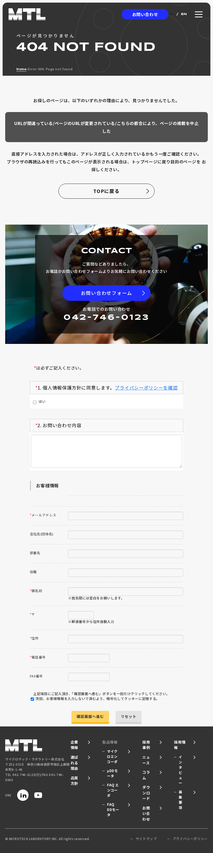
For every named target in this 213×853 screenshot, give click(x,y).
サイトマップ (146, 838)
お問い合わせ (145, 14)
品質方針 (74, 780)
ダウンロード (146, 793)
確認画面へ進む (90, 716)
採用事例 (146, 744)
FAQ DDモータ (113, 809)
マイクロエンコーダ (112, 756)
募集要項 (180, 799)
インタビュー (180, 769)
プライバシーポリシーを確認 (146, 387)
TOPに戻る (106, 191)
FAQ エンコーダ (113, 790)
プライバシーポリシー (190, 838)
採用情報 (179, 744)
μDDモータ (112, 773)
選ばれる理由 (74, 762)
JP (171, 14)
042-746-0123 (106, 317)
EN (184, 14)
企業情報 (74, 744)
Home (21, 69)
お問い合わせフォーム (106, 292)
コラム (146, 774)
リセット (128, 716)
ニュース (146, 759)
